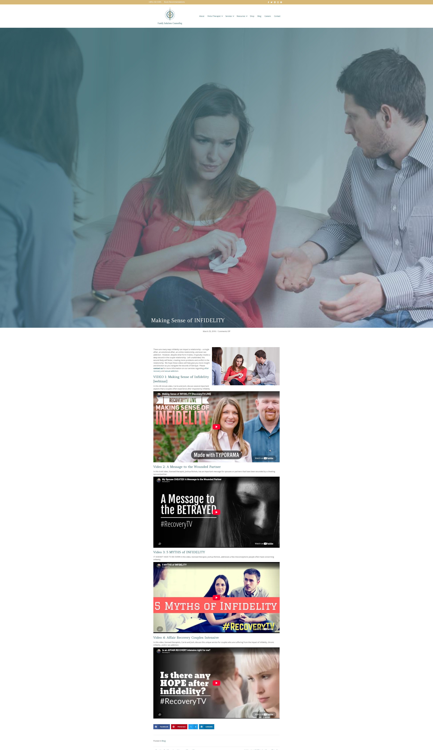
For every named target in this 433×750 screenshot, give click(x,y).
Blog (259, 16)
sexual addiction (171, 371)
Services (228, 16)
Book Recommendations (174, 2)
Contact (277, 16)
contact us (158, 368)
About (201, 16)
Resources (241, 16)
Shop (252, 16)
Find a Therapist (214, 16)
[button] (222, 16)
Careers (268, 16)
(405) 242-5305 (155, 2)
